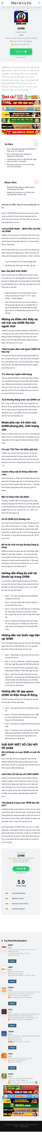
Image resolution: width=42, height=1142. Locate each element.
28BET (10, 967)
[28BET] (4, 971)
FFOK (10, 1010)
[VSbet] (4, 1058)
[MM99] (4, 949)
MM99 (10, 945)
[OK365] (4, 1078)
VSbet (10, 1054)
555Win (11, 988)
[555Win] (4, 991)
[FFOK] (4, 1014)
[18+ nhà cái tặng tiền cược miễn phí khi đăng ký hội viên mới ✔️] (21, 3)
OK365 (10, 1074)
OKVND (11, 1032)
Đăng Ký (20, 51)
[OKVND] (4, 1036)
